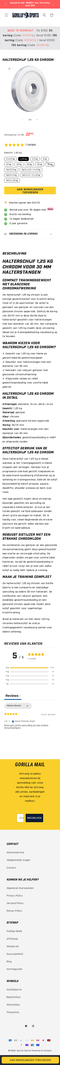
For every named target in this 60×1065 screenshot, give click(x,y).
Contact (11, 867)
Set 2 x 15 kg (12, 180)
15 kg (19, 164)
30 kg (50, 164)
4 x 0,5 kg (10, 159)
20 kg (29, 164)
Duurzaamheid (15, 953)
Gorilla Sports (24, 1050)
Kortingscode (14, 968)
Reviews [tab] (13, 696)
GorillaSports (14, 989)
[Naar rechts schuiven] (37, 119)
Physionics (13, 1012)
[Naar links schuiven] (22, 119)
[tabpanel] (30, 724)
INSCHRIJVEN (34, 818)
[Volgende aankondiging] (54, 4)
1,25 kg (23, 159)
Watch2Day (13, 1004)
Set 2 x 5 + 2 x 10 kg (31, 175)
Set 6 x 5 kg (11, 175)
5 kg (45, 159)
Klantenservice (15, 852)
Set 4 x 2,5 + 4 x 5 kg (31, 170)
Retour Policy (14, 910)
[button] (6, 15)
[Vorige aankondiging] (6, 4)
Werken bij (13, 946)
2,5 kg (35, 159)
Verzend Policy (15, 903)
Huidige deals (14, 930)
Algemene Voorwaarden (20, 887)
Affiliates (12, 938)
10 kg (8, 164)
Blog (9, 961)
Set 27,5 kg (11, 170)
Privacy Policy (15, 895)
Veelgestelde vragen (18, 859)
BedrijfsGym (14, 996)
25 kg (39, 164)
